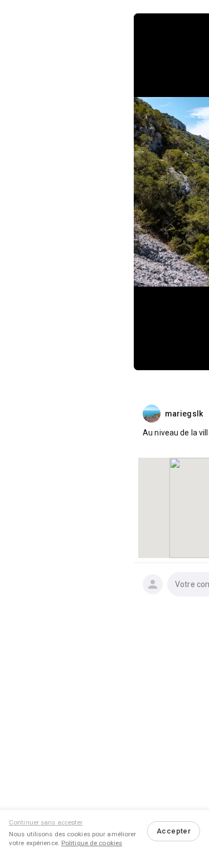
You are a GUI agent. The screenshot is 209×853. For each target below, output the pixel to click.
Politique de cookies (91, 843)
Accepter (174, 831)
